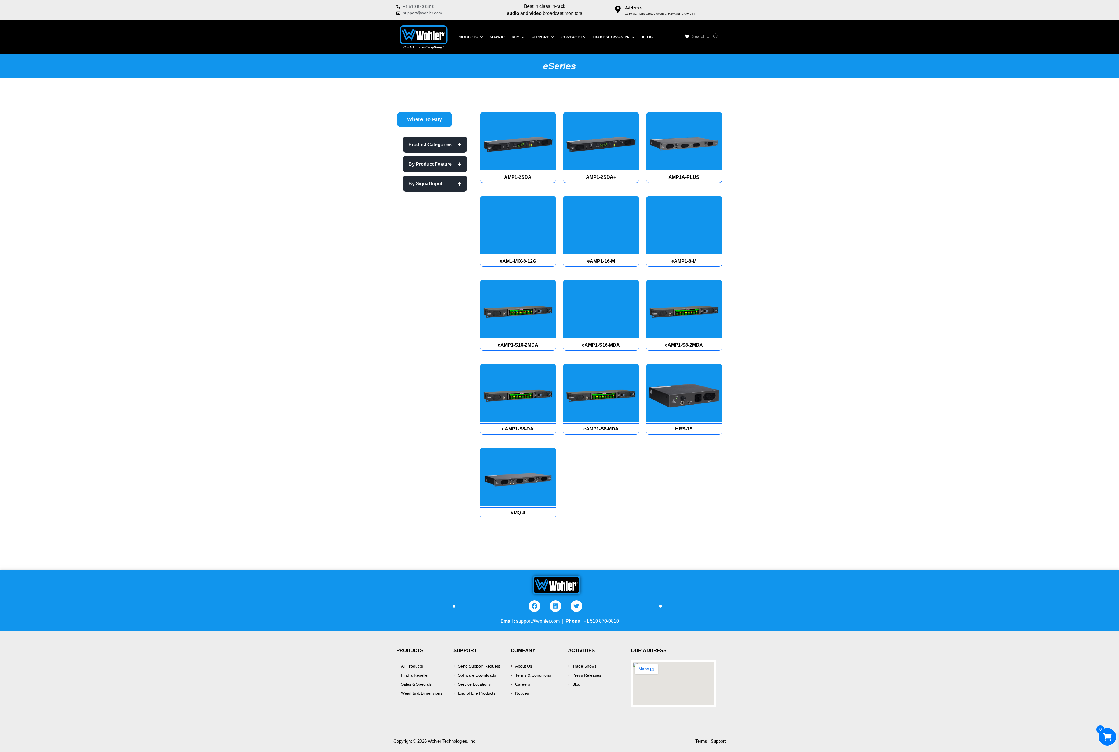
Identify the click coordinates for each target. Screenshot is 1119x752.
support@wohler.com (538, 621)
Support (718, 741)
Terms (701, 741)
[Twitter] (576, 606)
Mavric (497, 37)
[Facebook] (534, 606)
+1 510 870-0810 (601, 621)
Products (467, 37)
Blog (647, 37)
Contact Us (573, 37)
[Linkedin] (555, 606)
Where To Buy (424, 119)
